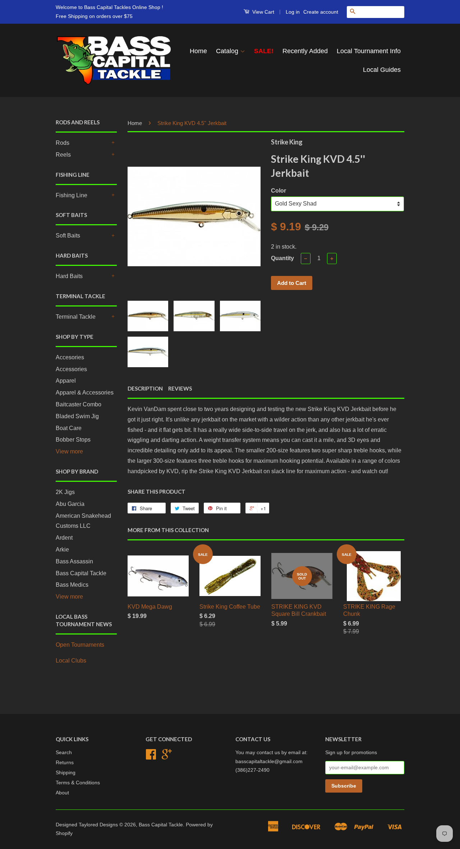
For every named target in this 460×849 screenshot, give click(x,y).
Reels (63, 155)
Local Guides (382, 69)
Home (198, 51)
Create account (320, 12)
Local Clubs (71, 660)
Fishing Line (71, 195)
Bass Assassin (74, 561)
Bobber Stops (73, 440)
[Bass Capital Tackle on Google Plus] (166, 757)
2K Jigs (65, 492)
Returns (65, 762)
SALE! (263, 51)
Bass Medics (72, 585)
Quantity (282, 258)
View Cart (262, 12)
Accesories (70, 357)
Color (278, 191)
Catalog (228, 51)
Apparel (66, 381)
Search (64, 752)
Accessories (71, 369)
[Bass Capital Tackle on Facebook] (151, 757)
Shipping (65, 772)
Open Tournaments (80, 645)
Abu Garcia (70, 504)
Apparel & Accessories (85, 392)
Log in (293, 12)
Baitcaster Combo (78, 404)
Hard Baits (69, 276)
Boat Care (69, 428)
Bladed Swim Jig (77, 416)
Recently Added (305, 51)
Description (145, 388)
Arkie (62, 549)
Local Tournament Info (369, 51)
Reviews (180, 388)
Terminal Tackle (76, 317)
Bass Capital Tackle (81, 573)
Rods (62, 143)
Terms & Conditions (78, 782)
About (62, 792)
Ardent (64, 538)
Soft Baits (68, 235)
